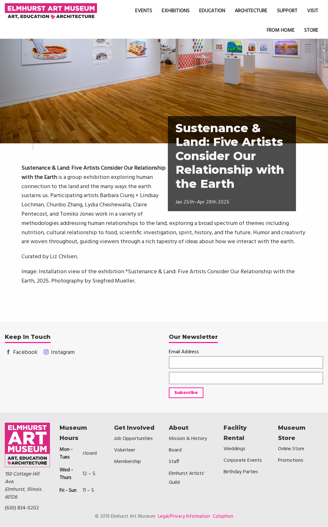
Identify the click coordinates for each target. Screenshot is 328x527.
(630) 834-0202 (22, 508)
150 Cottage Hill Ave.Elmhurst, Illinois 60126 (23, 485)
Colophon (223, 516)
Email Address (184, 352)
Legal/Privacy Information (184, 516)
